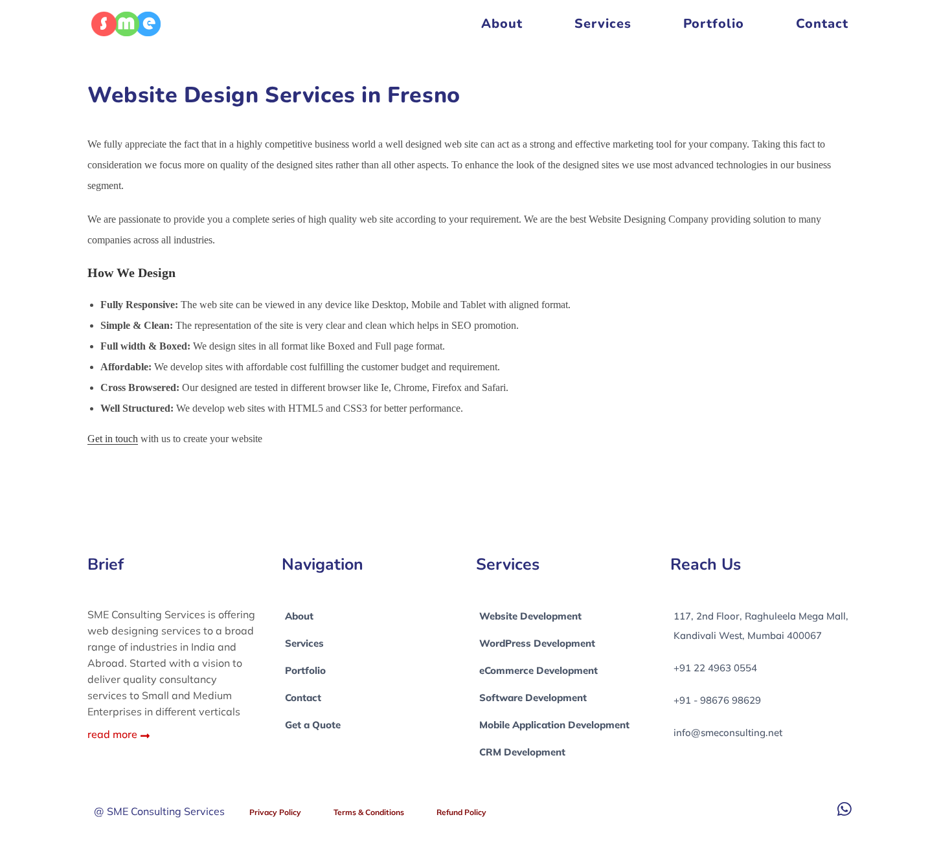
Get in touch (112, 438)
